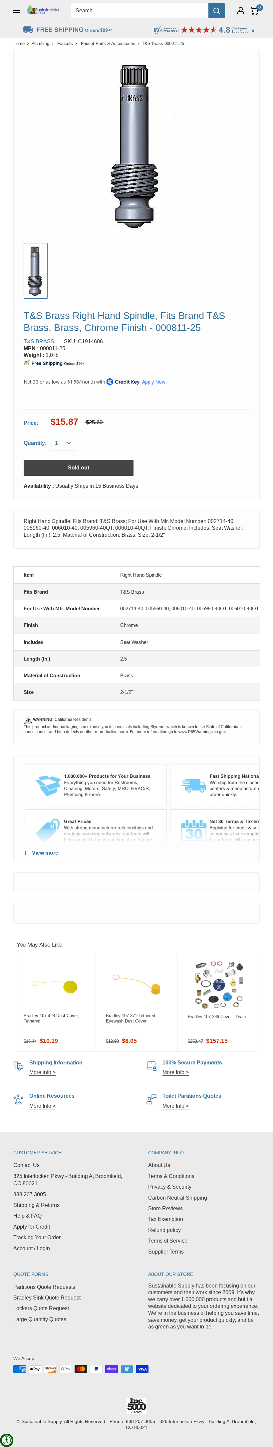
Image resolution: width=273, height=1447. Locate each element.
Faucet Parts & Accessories (108, 43)
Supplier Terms (166, 1252)
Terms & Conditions (171, 1176)
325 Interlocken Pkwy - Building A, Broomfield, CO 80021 (67, 1179)
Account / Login (31, 1248)
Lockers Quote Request (41, 1308)
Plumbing (40, 43)
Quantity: (35, 443)
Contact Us (26, 1165)
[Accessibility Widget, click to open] (6, 1440)
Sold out (78, 467)
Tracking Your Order (37, 1237)
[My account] (240, 10)
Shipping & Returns (36, 1205)
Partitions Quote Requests (44, 1287)
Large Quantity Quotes (39, 1319)
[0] (254, 11)
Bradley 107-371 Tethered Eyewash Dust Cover (130, 1018)
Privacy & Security (169, 1187)
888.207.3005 (29, 1194)
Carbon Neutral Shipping (177, 1198)
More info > (42, 1072)
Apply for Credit (31, 1227)
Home (19, 43)
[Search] (216, 10)
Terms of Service (167, 1241)
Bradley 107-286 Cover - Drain (217, 1016)
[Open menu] (16, 10)
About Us (159, 1165)
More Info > (175, 1072)
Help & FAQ (27, 1216)
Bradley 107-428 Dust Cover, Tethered (51, 1018)
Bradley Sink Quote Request (47, 1298)
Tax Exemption (165, 1219)
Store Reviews (165, 1208)
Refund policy (164, 1230)
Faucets (65, 43)
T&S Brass (39, 341)
